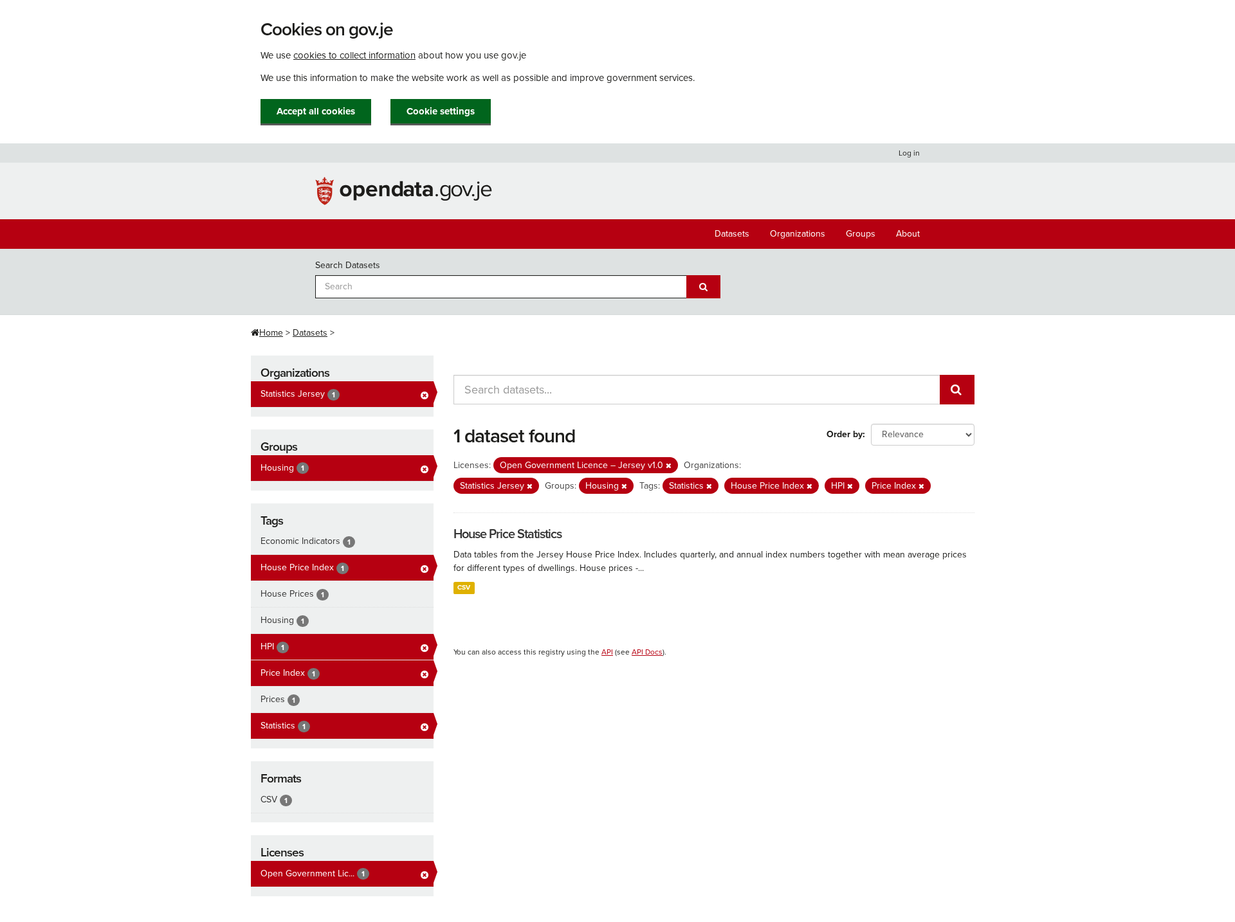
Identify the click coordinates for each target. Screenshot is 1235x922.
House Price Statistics (507, 534)
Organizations (797, 233)
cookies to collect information (354, 55)
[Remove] (669, 466)
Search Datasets (347, 265)
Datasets (732, 233)
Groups (860, 233)
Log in (909, 153)
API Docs (647, 651)
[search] (957, 389)
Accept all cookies (316, 111)
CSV (463, 587)
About (908, 233)
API (607, 651)
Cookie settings (441, 111)
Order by (845, 434)
